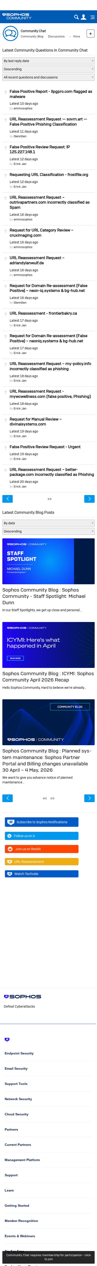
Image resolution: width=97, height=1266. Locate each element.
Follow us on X (24, 836)
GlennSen (20, 136)
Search (76, 17)
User (83, 17)
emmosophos (23, 108)
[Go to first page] (44, 798)
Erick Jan (20, 164)
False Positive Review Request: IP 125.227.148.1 (40, 149)
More (76, 36)
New (90, 33)
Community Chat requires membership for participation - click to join (48, 1257)
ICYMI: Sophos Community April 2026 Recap (48, 676)
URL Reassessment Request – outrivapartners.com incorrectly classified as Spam (50, 202)
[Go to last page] (50, 499)
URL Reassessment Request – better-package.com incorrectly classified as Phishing (52, 472)
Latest (24, 103)
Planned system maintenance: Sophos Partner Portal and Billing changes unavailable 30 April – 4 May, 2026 (46, 760)
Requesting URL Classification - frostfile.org (49, 174)
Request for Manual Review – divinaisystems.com (36, 422)
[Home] (23, 16)
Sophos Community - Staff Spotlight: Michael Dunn (43, 596)
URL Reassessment (29, 862)
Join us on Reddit (28, 849)
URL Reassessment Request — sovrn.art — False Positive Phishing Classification (48, 121)
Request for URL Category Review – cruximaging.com (41, 232)
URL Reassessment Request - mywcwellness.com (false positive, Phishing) (50, 394)
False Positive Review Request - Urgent (45, 446)
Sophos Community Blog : (32, 590)
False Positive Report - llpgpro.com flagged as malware (51, 94)
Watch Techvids (26, 874)
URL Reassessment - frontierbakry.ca (43, 313)
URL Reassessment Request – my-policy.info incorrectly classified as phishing (50, 366)
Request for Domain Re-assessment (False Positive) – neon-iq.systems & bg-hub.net (48, 288)
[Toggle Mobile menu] (91, 17)
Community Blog (32, 36)
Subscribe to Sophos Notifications (42, 822)
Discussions (56, 36)
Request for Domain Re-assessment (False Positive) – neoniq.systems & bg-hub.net (48, 338)
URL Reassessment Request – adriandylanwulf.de (37, 260)
